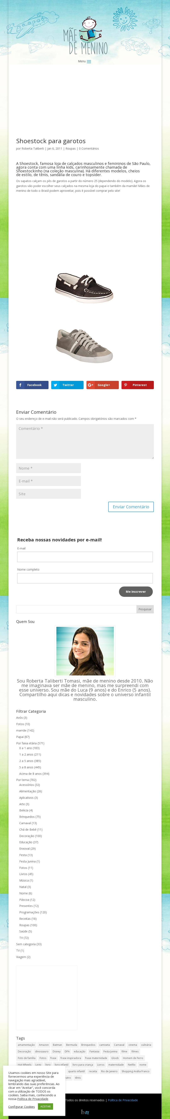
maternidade (116, 1064)
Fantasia (94, 1051)
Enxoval (24, 848)
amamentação (26, 1045)
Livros (23, 874)
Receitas (25, 919)
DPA (67, 1051)
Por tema (22, 780)
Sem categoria (26, 944)
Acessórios (26, 785)
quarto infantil (76, 1071)
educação (79, 1051)
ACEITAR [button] (45, 1106)
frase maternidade (96, 1058)
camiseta (104, 1045)
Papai (20, 737)
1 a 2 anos (26, 754)
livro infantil (61, 1064)
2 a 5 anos (26, 761)
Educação (25, 842)
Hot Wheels (24, 1064)
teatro (67, 1077)
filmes (134, 1051)
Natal (23, 887)
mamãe (21, 730)
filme (124, 1051)
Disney (57, 1051)
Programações (29, 912)
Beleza (23, 810)
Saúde (23, 931)
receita (93, 1071)
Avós (19, 718)
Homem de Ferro (133, 1058)
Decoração (26, 836)
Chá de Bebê (27, 829)
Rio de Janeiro (109, 1071)
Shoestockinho (29, 170)
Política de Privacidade (123, 1100)
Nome (23, 893)
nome (143, 1064)
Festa (23, 855)
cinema (133, 1045)
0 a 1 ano (25, 748)
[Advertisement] (85, 107)
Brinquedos (27, 817)
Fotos (20, 724)
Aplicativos (26, 798)
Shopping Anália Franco (135, 1071)
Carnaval (25, 823)
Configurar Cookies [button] (21, 1106)
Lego (38, 1064)
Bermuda (71, 1045)
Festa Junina (27, 861)
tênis (78, 1077)
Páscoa (24, 900)
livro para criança (83, 1064)
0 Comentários (89, 148)
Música (24, 880)
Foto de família (26, 1058)
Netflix (131, 1064)
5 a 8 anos (26, 767)
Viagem (21, 957)
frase (53, 1058)
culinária (146, 1045)
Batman (57, 1045)
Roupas (71, 148)
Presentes (26, 906)
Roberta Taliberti (33, 148)
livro (48, 1064)
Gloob (115, 1058)
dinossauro (42, 1051)
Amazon (44, 1045)
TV (21, 938)
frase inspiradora (71, 1058)
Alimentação (27, 791)
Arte (22, 804)
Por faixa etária (26, 743)
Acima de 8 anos (30, 774)
